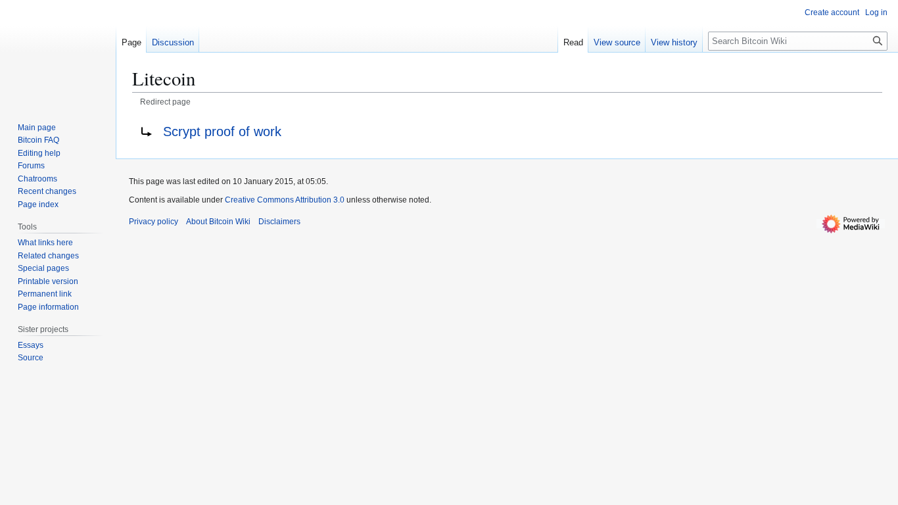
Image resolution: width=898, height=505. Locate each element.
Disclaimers (279, 221)
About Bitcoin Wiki (218, 221)
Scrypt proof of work (222, 131)
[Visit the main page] (57, 52)
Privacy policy (153, 221)
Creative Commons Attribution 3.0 (284, 199)
